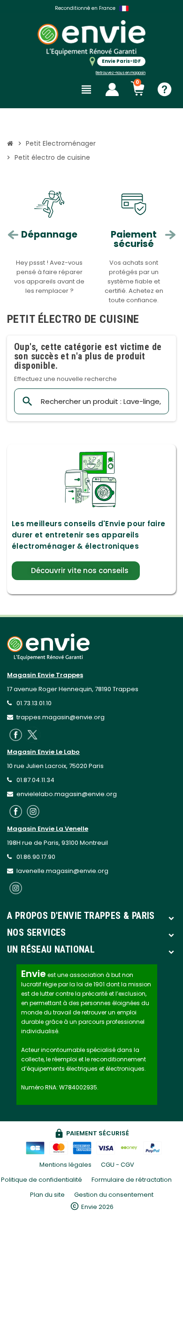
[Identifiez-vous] (112, 89)
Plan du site (47, 1194)
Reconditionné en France (85, 8)
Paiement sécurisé (134, 239)
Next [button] (170, 235)
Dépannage (49, 234)
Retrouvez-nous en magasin (120, 72)
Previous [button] (13, 235)
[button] (76, 570)
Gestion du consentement (113, 1194)
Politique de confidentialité (41, 1179)
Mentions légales (65, 1164)
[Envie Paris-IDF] (91, 37)
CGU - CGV (117, 1164)
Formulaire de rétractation (132, 1179)
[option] (49, 245)
